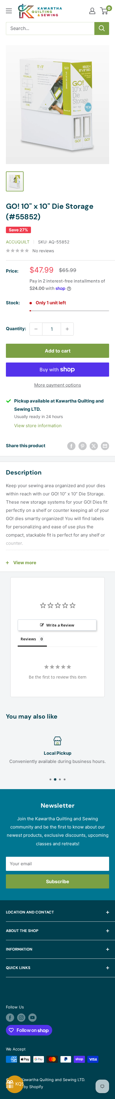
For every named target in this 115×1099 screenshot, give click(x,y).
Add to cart (57, 351)
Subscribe (57, 881)
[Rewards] (15, 1084)
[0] (104, 10)
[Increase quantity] (67, 329)
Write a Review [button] (60, 625)
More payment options (57, 385)
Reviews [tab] (28, 639)
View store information (38, 425)
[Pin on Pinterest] (82, 446)
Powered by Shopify (24, 1086)
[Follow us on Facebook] (10, 1017)
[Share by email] (105, 446)
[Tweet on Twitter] (94, 446)
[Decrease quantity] (36, 329)
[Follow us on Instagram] (21, 1017)
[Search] (101, 28)
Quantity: (16, 328)
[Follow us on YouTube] (32, 1017)
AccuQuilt (17, 241)
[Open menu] (9, 11)
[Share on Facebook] (71, 446)
